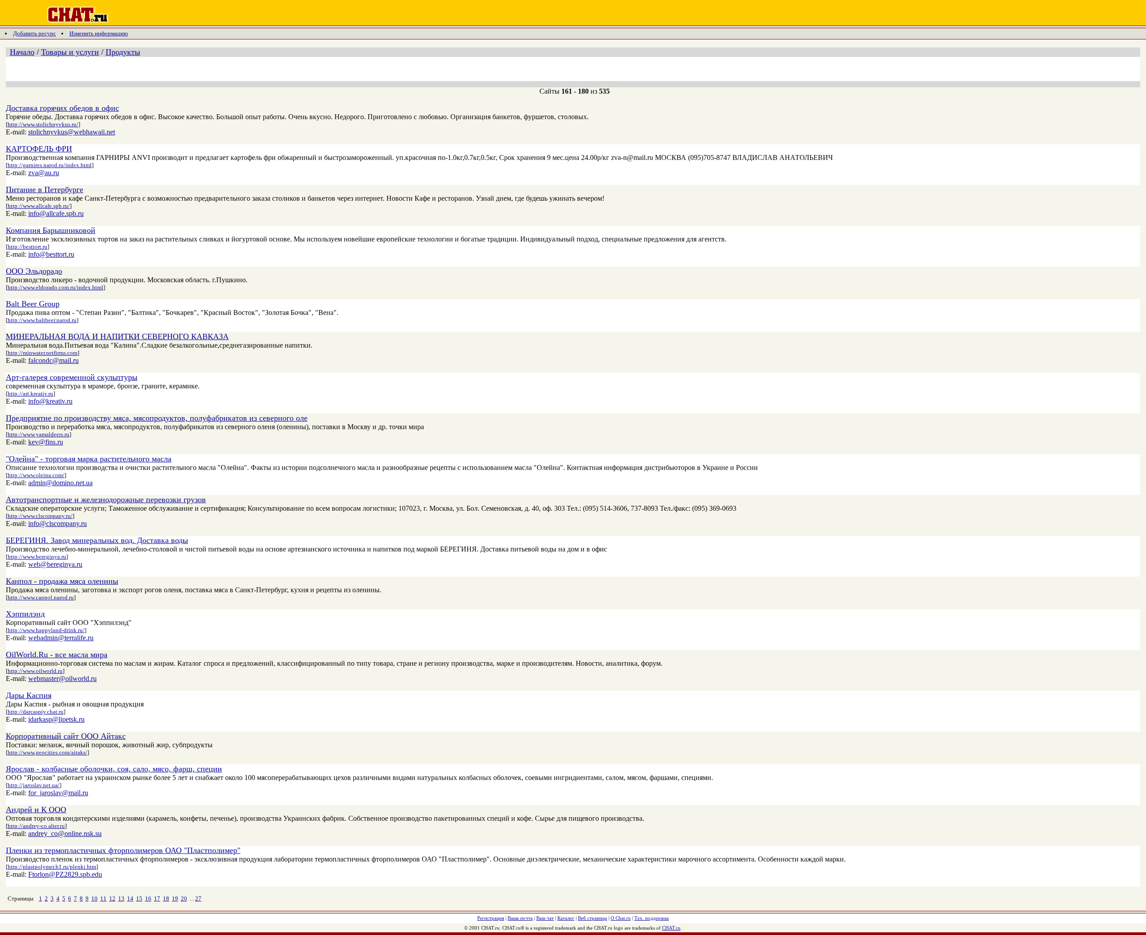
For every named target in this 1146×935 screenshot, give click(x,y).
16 (148, 898)
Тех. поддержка (651, 918)
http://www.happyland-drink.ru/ (46, 630)
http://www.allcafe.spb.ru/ (39, 206)
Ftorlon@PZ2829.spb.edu (65, 874)
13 (121, 898)
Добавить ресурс (34, 33)
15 (139, 898)
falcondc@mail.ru (53, 360)
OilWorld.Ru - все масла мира (56, 654)
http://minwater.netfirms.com (42, 352)
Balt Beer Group (33, 303)
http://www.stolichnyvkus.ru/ (43, 124)
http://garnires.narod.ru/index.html (50, 165)
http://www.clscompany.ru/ (40, 516)
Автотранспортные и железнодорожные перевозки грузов (106, 499)
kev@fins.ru (45, 442)
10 (94, 898)
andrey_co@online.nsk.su (65, 833)
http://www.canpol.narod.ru (41, 597)
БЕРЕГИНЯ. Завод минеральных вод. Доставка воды (97, 540)
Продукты (123, 51)
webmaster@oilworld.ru (62, 678)
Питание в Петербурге (44, 189)
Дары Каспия (28, 695)
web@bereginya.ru (55, 564)
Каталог (565, 918)
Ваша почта (520, 918)
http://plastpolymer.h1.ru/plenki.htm (52, 866)
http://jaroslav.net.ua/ (34, 785)
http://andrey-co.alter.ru (36, 826)
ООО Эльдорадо (34, 271)
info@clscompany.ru (57, 523)
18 (166, 898)
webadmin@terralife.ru (61, 638)
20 (184, 898)
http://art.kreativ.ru (30, 393)
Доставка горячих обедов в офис (62, 107)
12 (112, 898)
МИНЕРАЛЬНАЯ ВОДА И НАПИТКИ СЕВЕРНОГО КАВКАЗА (117, 336)
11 (103, 898)
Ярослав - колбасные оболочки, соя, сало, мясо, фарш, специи (114, 768)
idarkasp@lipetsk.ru (56, 719)
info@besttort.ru (51, 254)
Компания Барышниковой (50, 230)
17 (157, 898)
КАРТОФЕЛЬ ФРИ (39, 148)
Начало (22, 51)
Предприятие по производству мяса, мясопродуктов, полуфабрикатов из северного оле (157, 418)
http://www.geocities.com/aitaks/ (47, 752)
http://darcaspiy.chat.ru (36, 711)
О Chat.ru (621, 918)
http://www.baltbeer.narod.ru (42, 320)
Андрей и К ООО (36, 809)
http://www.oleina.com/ (36, 475)
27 (198, 898)
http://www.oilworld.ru (35, 671)
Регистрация (490, 918)
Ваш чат (545, 918)
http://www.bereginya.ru (37, 556)
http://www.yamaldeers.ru (38, 434)
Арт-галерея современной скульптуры (71, 377)
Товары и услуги (70, 51)
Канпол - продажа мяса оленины (62, 581)
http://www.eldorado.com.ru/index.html (55, 287)
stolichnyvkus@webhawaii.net (71, 132)
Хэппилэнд (25, 613)
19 (175, 898)
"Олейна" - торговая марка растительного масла (88, 458)
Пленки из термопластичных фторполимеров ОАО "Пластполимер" (123, 850)
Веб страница (592, 918)
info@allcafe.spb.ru (56, 213)
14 (130, 898)
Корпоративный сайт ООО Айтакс (66, 736)
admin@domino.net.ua (60, 483)
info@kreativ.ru (50, 401)
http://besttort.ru (27, 246)
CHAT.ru (671, 928)
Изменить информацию (98, 33)
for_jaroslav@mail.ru (58, 793)
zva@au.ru (43, 173)
